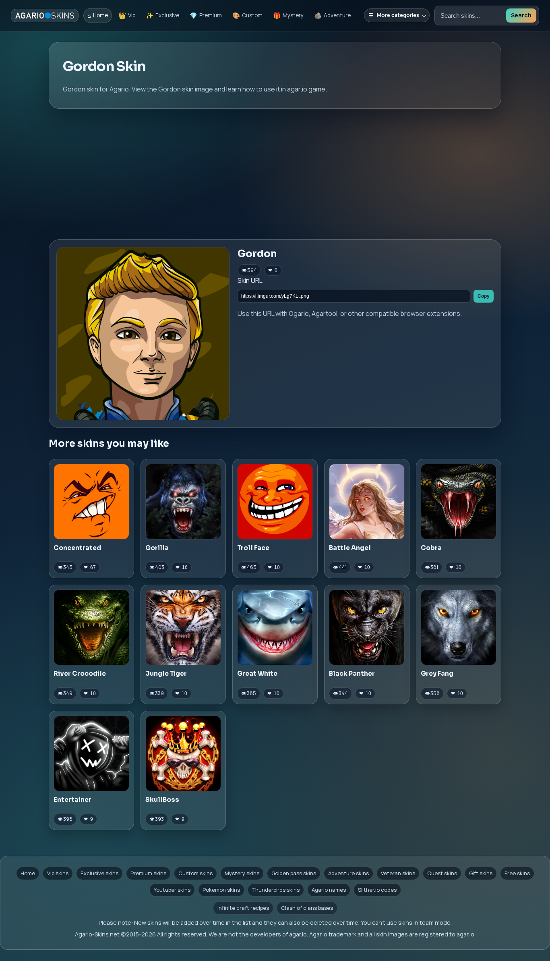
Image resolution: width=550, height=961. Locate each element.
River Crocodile (80, 673)
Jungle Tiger (166, 673)
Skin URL (250, 280)
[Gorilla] (183, 502)
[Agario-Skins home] (45, 15)
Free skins (517, 873)
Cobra (431, 548)
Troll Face (253, 548)
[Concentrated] (91, 502)
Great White (257, 673)
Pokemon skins (221, 889)
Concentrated (77, 548)
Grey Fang (437, 673)
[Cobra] (458, 502)
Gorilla (157, 548)
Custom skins (195, 873)
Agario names (329, 889)
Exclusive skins (99, 873)
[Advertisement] (275, 174)
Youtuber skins (172, 889)
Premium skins (148, 873)
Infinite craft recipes (243, 907)
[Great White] (275, 627)
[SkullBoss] (183, 753)
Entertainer (72, 799)
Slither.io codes (377, 889)
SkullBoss (162, 799)
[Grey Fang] (458, 627)
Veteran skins (398, 873)
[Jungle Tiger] (183, 627)
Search (521, 15)
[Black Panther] (367, 627)
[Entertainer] (91, 753)
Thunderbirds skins (276, 889)
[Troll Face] (275, 502)
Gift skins (480, 873)
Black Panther (352, 673)
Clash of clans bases (307, 907)
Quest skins (442, 873)
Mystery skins (242, 873)
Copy (484, 296)
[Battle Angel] (367, 502)
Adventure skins (348, 873)
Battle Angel (350, 548)
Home (28, 873)
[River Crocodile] (91, 627)
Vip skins (57, 873)
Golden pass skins (293, 873)
